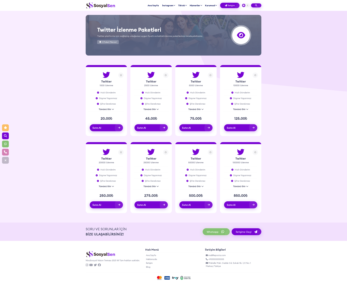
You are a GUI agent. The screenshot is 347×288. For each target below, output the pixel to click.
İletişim (231, 5)
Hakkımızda (151, 259)
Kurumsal (210, 5)
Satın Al (96, 127)
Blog (148, 267)
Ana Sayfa (153, 5)
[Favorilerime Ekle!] (121, 75)
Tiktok (181, 5)
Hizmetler (195, 5)
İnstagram (167, 5)
